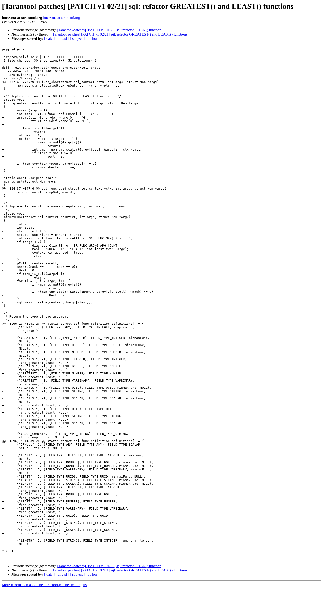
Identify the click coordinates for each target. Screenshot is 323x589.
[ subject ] (77, 39)
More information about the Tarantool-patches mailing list (44, 585)
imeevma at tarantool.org (61, 18)
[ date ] (49, 39)
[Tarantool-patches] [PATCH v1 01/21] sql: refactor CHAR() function (109, 30)
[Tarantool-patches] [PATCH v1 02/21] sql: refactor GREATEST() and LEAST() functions (119, 34)
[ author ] (92, 39)
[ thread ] (62, 39)
